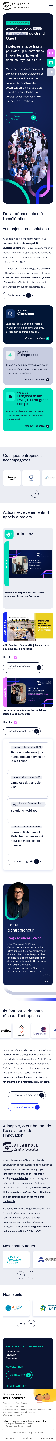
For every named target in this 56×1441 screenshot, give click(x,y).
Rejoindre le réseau (23, 1107)
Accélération (12, 1358)
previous (21, 1275)
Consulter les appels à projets (20, 667)
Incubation (11, 1355)
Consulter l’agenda (23, 861)
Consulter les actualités (20, 731)
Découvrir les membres (25, 1095)
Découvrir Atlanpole (16, 117)
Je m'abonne (17, 1375)
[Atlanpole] (16, 6)
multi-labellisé (20, 1178)
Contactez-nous (16, 295)
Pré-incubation (13, 1352)
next (35, 494)
